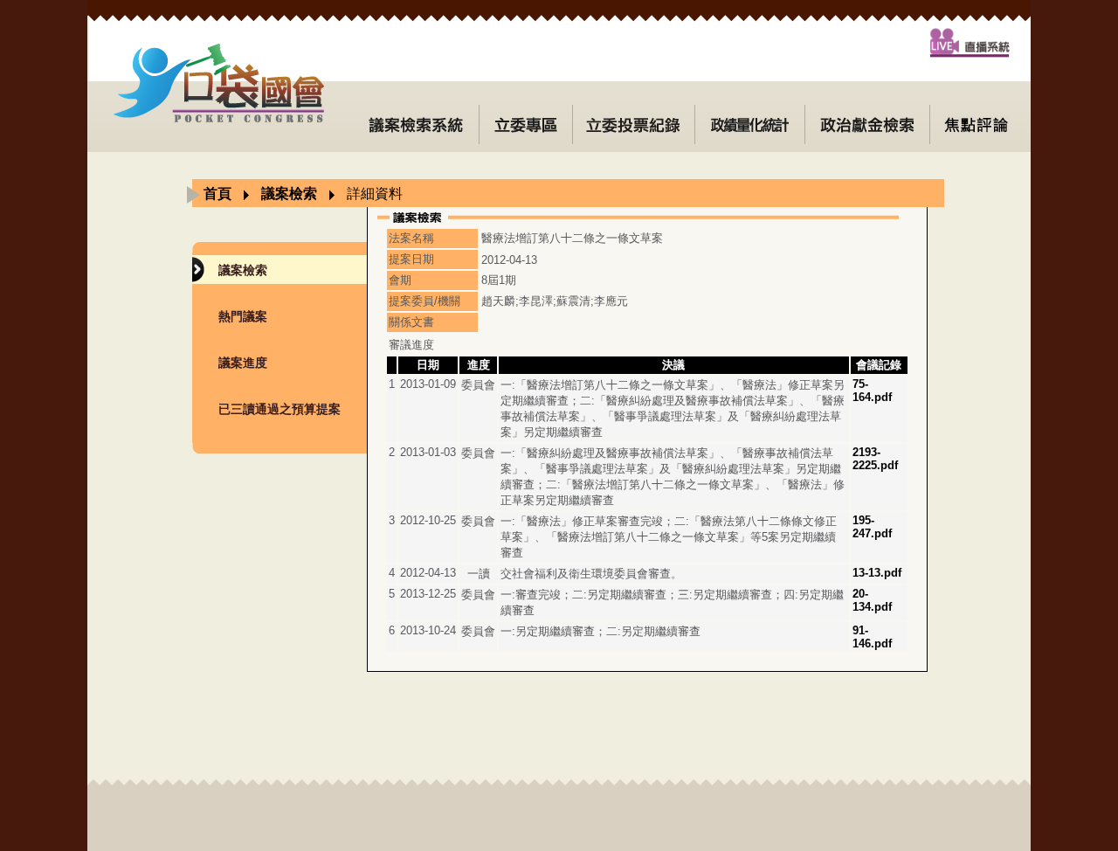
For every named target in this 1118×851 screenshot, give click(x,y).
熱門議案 (242, 316)
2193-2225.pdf (875, 459)
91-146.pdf (872, 637)
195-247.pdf (872, 527)
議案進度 (242, 362)
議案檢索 (289, 193)
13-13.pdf (876, 572)
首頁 (217, 193)
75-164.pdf (872, 390)
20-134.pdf (872, 600)
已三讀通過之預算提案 (279, 408)
